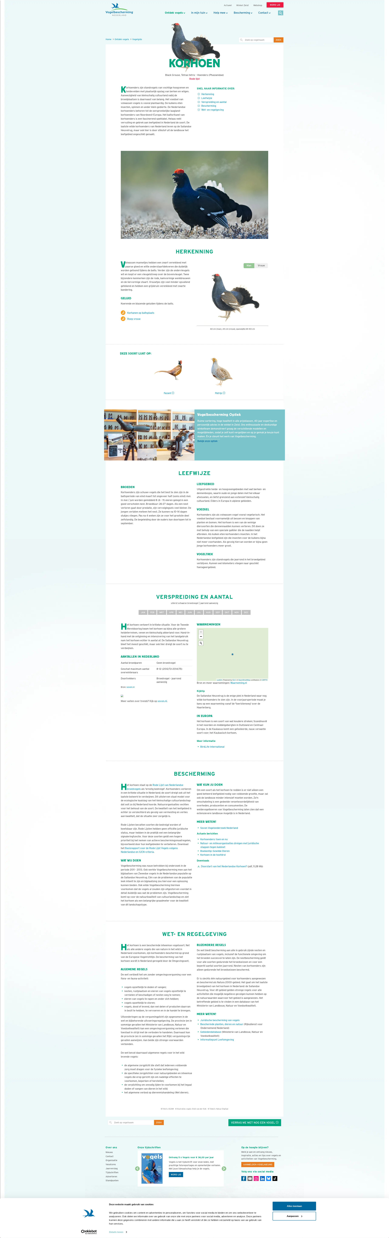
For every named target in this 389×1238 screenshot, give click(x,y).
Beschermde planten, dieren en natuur (221, 1024)
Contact (263, 12)
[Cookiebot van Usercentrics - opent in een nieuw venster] (89, 1232)
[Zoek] (280, 13)
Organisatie (111, 1160)
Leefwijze (206, 98)
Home (108, 39)
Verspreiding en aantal (214, 102)
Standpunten (112, 1180)
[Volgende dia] (223, 1178)
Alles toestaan (294, 1206)
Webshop (257, 5)
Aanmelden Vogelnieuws (257, 1164)
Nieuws (109, 1152)
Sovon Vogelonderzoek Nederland (219, 828)
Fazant (168, 393)
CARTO (264, 680)
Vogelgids (137, 39)
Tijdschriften (112, 1172)
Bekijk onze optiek (207, 441)
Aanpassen (293, 1216)
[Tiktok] (274, 1178)
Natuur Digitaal (222, 1109)
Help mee (219, 12)
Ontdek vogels (174, 12)
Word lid (176, 1174)
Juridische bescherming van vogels (220, 1020)
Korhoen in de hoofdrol (213, 854)
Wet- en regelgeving (212, 109)
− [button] (201, 636)
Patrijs (219, 393)
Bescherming (242, 12)
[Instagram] (256, 1178)
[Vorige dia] (137, 1178)
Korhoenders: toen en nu (214, 839)
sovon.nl (131, 687)
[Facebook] (243, 1178)
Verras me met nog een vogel (253, 1122)
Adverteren (111, 1176)
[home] (119, 9)
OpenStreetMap (244, 680)
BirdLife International (212, 746)
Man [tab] (249, 265)
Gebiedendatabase (210, 1032)
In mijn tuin (198, 12)
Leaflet (219, 680)
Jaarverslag (112, 1168)
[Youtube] (250, 1178)
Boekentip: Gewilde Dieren (215, 851)
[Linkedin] (262, 1178)
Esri (233, 680)
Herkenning (207, 94)
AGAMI (171, 1109)
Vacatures (111, 1164)
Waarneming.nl (238, 682)
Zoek (278, 40)
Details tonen (116, 1232)
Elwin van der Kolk (199, 1109)
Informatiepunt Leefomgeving (217, 1039)
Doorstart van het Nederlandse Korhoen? (224, 866)
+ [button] (201, 632)
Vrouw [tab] (261, 265)
